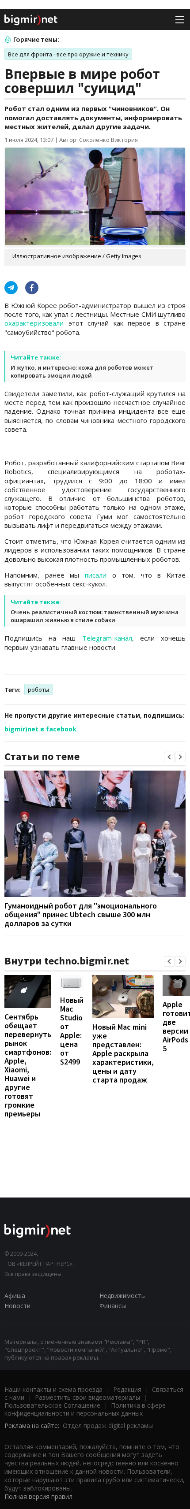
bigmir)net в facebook (40, 729)
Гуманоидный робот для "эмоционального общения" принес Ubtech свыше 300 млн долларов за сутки (80, 914)
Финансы (112, 1305)
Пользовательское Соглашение (52, 1405)
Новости (17, 1305)
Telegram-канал (107, 638)
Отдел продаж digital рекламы (108, 1425)
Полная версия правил (38, 1496)
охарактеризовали (34, 323)
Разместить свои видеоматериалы (87, 1397)
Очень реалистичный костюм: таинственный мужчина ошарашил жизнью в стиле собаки (95, 616)
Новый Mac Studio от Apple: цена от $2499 (72, 1031)
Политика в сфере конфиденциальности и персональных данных (85, 1409)
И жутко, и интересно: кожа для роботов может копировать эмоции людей (82, 371)
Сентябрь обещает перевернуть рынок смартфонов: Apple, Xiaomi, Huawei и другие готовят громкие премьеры (27, 1065)
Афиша (14, 1295)
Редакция (127, 1389)
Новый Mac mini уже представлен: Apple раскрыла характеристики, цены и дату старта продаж (123, 1053)
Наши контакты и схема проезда (53, 1389)
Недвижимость (122, 1295)
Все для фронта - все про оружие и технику (68, 54)
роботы (38, 689)
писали (95, 575)
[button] (169, 757)
